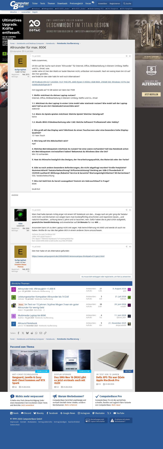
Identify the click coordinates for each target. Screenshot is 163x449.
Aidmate (21, 299)
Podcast (36, 9)
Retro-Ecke (38, 310)
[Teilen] (126, 56)
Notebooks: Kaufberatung (41, 291)
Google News (69, 413)
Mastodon (100, 413)
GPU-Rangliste (112, 9)
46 (15, 387)
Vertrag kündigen (60, 422)
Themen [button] (51, 3)
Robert (20, 310)
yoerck (20, 326)
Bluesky (40, 413)
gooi (19, 291)
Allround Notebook (27, 323)
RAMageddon (48, 9)
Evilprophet (16, 51)
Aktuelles (13, 12)
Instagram (85, 413)
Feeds (15, 413)
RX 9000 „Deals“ (79, 9)
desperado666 (121, 325)
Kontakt (23, 422)
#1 (130, 56)
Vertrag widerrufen (45, 422)
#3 (130, 246)
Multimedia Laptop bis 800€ (32, 315)
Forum (88, 3)
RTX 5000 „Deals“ (63, 9)
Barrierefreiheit (74, 422)
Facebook (53, 413)
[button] (18, 12)
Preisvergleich (76, 3)
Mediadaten (32, 422)
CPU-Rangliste (126, 9)
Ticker (35, 3)
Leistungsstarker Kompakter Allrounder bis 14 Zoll (43, 296)
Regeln (35, 12)
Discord (27, 413)
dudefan (21, 318)
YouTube (120, 413)
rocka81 (123, 306)
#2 (130, 210)
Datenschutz (15, 425)
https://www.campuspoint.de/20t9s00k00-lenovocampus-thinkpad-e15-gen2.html (68, 256)
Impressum (14, 422)
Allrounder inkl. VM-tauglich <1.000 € (36, 288)
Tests (42, 3)
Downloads (62, 3)
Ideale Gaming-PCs (96, 9)
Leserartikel (25, 12)
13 (57, 387)
